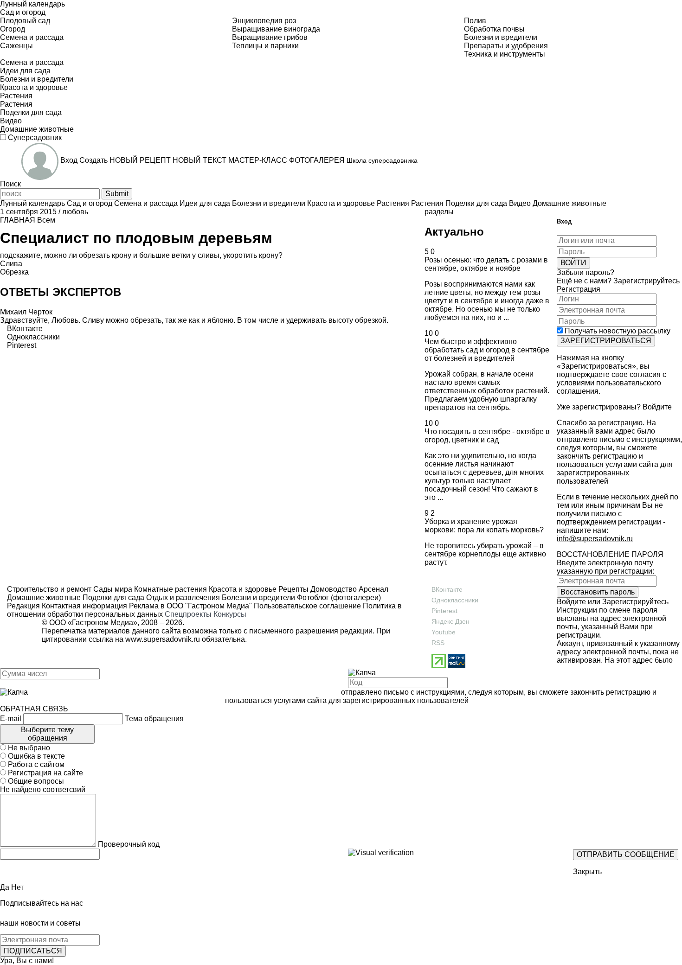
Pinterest (444, 610)
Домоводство (333, 589)
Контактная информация (84, 606)
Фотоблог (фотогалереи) (338, 597)
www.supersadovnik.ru (162, 639)
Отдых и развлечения (182, 597)
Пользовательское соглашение (307, 606)
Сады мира (111, 589)
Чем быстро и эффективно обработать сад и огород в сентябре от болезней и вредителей (487, 350)
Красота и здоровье (242, 589)
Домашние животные (44, 597)
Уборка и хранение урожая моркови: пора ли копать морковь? (484, 526)
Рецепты (293, 589)
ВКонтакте (447, 589)
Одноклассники (454, 600)
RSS (437, 642)
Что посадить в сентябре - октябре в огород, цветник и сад (487, 436)
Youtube (443, 632)
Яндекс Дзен (450, 621)
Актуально (454, 231)
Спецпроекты (188, 614)
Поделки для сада (112, 597)
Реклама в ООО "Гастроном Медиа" (190, 606)
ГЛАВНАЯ (17, 220)
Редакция (23, 606)
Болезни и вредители (257, 597)
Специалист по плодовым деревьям (136, 238)
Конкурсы (229, 614)
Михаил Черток (26, 312)
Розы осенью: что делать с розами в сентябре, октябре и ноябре (486, 264)
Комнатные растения (169, 589)
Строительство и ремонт (49, 589)
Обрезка (14, 272)
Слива (11, 264)
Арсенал (372, 589)
